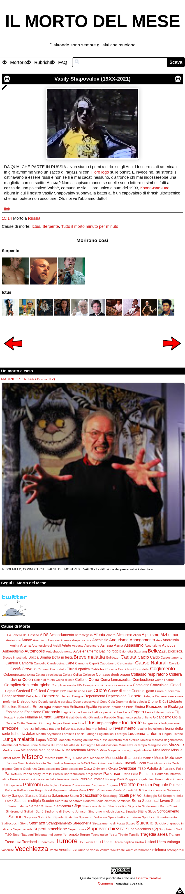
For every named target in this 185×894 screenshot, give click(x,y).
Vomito (104, 850)
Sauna (74, 795)
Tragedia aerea (154, 834)
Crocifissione (76, 691)
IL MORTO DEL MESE (92, 21)
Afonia (99, 634)
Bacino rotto (108, 651)
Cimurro (43, 669)
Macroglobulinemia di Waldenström (97, 740)
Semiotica (124, 801)
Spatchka (71, 817)
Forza (8, 717)
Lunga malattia (18, 739)
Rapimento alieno (65, 790)
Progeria (112, 785)
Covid (175, 685)
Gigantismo (162, 717)
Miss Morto (161, 750)
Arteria (25, 645)
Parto (126, 774)
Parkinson (112, 773)
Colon (27, 679)
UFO (97, 842)
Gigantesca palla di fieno (134, 717)
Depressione (116, 696)
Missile (177, 750)
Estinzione (32, 712)
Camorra (26, 663)
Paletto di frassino (161, 768)
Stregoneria (82, 823)
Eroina (139, 706)
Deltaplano (33, 696)
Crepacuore (56, 691)
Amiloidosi (13, 640)
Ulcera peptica (123, 842)
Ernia (130, 707)
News (85, 763)
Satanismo (60, 795)
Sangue (18, 795)
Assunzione (153, 645)
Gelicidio (81, 717)
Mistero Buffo (54, 758)
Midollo (93, 750)
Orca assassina (49, 768)
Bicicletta (175, 651)
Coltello (81, 679)
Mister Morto (11, 758)
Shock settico (117, 806)
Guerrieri (32, 723)
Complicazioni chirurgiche (27, 685)
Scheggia (150, 795)
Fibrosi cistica (164, 712)
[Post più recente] (13, 353)
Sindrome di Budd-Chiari (159, 806)
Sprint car (149, 817)
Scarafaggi (110, 795)
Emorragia (41, 706)
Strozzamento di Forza (108, 823)
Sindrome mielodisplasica (106, 811)
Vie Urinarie (80, 850)
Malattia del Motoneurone (19, 745)
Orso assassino (72, 768)
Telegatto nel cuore (48, 834)
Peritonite (146, 774)
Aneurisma (119, 640)
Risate (117, 790)
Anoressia (171, 640)
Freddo (19, 717)
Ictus (36, 226)
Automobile (35, 651)
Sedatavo (75, 801)
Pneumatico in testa (169, 779)
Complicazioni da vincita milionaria (107, 685)
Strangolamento (59, 823)
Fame (76, 712)
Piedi (120, 779)
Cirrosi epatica (78, 669)
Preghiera (98, 785)
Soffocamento (168, 811)
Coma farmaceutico (116, 679)
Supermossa (77, 829)
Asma (118, 645)
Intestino (105, 728)
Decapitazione (13, 696)
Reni (91, 790)
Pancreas (13, 773)
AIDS (44, 635)
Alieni (137, 635)
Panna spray (32, 774)
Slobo (152, 811)
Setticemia (62, 806)
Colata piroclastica (49, 674)
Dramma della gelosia (131, 701)
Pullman (176, 785)
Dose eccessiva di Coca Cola (94, 701)
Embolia (25, 706)
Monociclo (97, 758)
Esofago (175, 706)
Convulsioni (159, 685)
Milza (103, 750)
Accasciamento (61, 635)
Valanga (173, 842)
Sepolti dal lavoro (156, 801)
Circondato (58, 669)
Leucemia (136, 733)
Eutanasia (51, 712)
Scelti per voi (130, 795)
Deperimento (94, 696)
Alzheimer (169, 634)
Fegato (137, 712)
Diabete (134, 696)
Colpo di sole (65, 680)
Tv (81, 842)
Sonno (15, 817)
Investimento (124, 728)
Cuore (100, 690)
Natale (30, 763)
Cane (69, 663)
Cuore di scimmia (167, 691)
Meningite (46, 750)
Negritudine (55, 763)
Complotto (141, 685)
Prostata (144, 785)
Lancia (80, 734)
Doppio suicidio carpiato (55, 701)
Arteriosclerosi (42, 645)
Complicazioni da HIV (67, 685)
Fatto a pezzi (101, 712)
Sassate (31, 795)
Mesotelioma (75, 750)
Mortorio (18, 62)
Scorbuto (61, 801)
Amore (26, 640)
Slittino (142, 811)
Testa (113, 834)
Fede (126, 712)
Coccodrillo (141, 669)
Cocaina (111, 669)
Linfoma (153, 733)
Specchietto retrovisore (124, 817)
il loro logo (99, 172)
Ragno (39, 790)
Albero (111, 635)
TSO (8, 834)
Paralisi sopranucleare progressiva (77, 774)
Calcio (143, 657)
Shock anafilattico (94, 806)
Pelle (134, 774)
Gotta (21, 723)
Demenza (51, 696)
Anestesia (100, 640)
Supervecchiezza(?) (142, 829)
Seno (136, 800)
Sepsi (175, 801)
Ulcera (107, 842)
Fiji (177, 712)
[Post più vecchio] (172, 353)
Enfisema (77, 706)
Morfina (148, 758)
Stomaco (37, 823)
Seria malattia (18, 806)
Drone (153, 701)
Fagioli (66, 712)
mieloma (159, 850)
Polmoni (32, 784)
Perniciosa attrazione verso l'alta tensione (39, 779)
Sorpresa (30, 817)
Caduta (128, 657)
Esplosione (14, 712)
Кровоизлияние (154, 188)
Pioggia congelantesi (139, 779)
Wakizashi (117, 850)
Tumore (66, 840)
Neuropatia (72, 763)
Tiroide (123, 834)
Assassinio (133, 645)
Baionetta (126, 651)
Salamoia (173, 790)
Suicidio (144, 823)
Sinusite (131, 811)
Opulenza (30, 768)
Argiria (14, 645)
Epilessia (104, 707)
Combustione (143, 679)
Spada (59, 817)
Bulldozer (113, 657)
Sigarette (134, 806)
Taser (17, 834)
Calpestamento (171, 657)
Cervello (29, 669)
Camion (11, 663)
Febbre (117, 712)
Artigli (57, 645)
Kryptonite (54, 734)
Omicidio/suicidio (159, 763)
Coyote (10, 691)
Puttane (10, 790)
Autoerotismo (13, 651)
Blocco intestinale (15, 657)
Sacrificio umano (154, 790)
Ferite (149, 712)
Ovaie (113, 768)
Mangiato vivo (158, 745)
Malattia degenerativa (167, 740)
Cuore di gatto (143, 691)
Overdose (127, 768)
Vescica (65, 850)
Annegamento (142, 640)
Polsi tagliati (50, 785)
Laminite (68, 734)
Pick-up (110, 779)
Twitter (88, 842)
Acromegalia (84, 635)
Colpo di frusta (44, 680)
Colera (67, 674)
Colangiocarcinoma (19, 674)
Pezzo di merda (91, 779)
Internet (91, 728)
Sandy (6, 795)
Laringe (91, 734)
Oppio (18, 768)
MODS (52, 740)
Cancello (40, 663)
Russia (34, 218)
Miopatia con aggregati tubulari (130, 750)
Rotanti (128, 790)
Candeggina (56, 663)
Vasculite (7, 850)
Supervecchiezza (106, 828)
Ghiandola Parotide (102, 717)
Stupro (130, 823)
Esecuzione (156, 706)
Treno (9, 842)
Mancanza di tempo (133, 745)
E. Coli (163, 701)
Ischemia (18, 733)
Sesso (48, 806)
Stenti (24, 823)
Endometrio (60, 707)
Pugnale (160, 785)
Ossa (88, 768)
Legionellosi (105, 734)
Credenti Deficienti (31, 691)
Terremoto (71, 834)
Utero (161, 842)
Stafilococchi (10, 823)
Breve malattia (89, 657)
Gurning (45, 723)
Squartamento (167, 817)
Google (11, 723)
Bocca (33, 657)
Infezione (10, 728)
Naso (21, 763)
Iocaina (142, 728)
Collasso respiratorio (149, 674)
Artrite (66, 645)
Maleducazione (107, 745)
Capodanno (108, 663)
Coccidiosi (125, 669)
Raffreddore (25, 790)
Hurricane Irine (73, 723)
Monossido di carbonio (123, 758)
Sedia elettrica (105, 801)
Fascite (86, 712)
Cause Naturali (151, 663)
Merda (60, 750)
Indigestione (151, 723)
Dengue (77, 696)
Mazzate (176, 745)
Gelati (70, 717)
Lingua (167, 734)
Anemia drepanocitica (75, 640)
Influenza (27, 728)
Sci (160, 795)
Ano (159, 640)
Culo (89, 691)
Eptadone (118, 707)
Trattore (174, 834)
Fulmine (31, 717)
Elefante (175, 701)
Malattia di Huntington (79, 745)
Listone (178, 734)
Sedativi (89, 801)
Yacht (129, 850)
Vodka (94, 850)
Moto (169, 757)
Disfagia (148, 696)
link (7, 209)
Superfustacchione (50, 829)
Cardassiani (125, 663)
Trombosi (29, 842)
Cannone (81, 663)
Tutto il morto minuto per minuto (89, 226)
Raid (48, 790)
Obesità (129, 763)
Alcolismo (124, 635)
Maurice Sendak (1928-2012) (28, 379)
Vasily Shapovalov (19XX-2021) (92, 79)
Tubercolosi (46, 842)
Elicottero (9, 706)
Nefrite (41, 763)
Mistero (32, 756)
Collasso (89, 674)
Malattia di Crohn (51, 745)
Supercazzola (22, 829)
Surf (179, 829)
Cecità (15, 669)
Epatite (91, 706)
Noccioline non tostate (107, 763)
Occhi (141, 763)
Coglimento (162, 668)
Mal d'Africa (131, 740)
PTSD (141, 768)
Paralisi (47, 774)
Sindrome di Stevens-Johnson (65, 811)
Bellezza (157, 651)
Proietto (127, 784)
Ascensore (91, 645)
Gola (176, 717)
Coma (93, 679)
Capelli (94, 663)
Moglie (70, 758)
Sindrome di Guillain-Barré (25, 811)
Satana (45, 795)
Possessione (81, 785)
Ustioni (150, 842)
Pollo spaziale (12, 785)
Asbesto (77, 645)
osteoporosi (175, 850)
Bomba (45, 657)
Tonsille (134, 834)
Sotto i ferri (45, 817)
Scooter (48, 801)
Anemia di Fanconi (46, 640)
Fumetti (45, 717)
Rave (82, 790)
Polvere (65, 785)
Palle (179, 768)
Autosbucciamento (59, 651)
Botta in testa (62, 657)
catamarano (142, 850)
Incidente (132, 722)
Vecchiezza (31, 848)
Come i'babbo (165, 680)
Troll (18, 842)
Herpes (57, 723)
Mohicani (82, 758)
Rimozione (104, 790)
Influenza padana (47, 728)
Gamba (59, 717)
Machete (64, 740)
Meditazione (11, 750)
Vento (54, 850)
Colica (77, 674)
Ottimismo (100, 768)
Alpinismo (150, 634)
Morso (159, 758)
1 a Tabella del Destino (23, 635)
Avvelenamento (85, 651)
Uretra (139, 842)
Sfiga (76, 806)
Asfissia (106, 645)
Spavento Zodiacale (93, 817)
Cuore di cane (119, 691)
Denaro (66, 696)
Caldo (155, 657)
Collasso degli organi (113, 674)
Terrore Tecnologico (94, 834)
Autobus (168, 645)
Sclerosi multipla (27, 801)
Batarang (140, 651)
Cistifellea (97, 669)
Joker (30, 733)
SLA (137, 790)
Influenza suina (73, 728)
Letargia (121, 734)
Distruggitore (27, 701)
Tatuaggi (27, 834)
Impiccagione (109, 723)
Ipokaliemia (156, 728)
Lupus (41, 740)
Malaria (145, 740)
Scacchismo (91, 795)
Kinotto (41, 734)
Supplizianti (167, 829)
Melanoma (29, 750)
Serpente (50, 226)
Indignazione (170, 723)
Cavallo (174, 663)
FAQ (62, 62)
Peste (74, 779)
